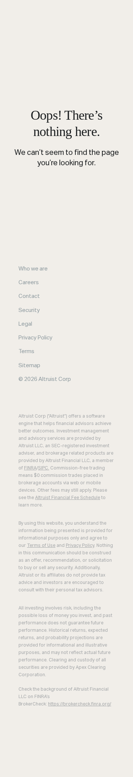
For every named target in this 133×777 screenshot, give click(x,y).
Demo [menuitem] (32, 772)
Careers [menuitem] (28, 282)
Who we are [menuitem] (33, 269)
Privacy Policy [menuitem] (35, 338)
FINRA (30, 468)
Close (8, 763)
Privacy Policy (80, 546)
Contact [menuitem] (29, 296)
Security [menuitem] (29, 310)
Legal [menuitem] (25, 324)
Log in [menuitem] (10, 772)
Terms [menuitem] (26, 351)
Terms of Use (41, 546)
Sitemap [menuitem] (29, 365)
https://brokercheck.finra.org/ (79, 704)
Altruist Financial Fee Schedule (67, 498)
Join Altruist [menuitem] (65, 772)
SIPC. (43, 468)
